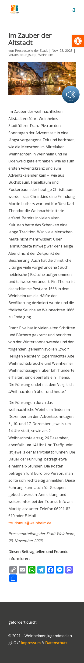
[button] (78, 41)
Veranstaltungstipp (22, 54)
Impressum (31, 642)
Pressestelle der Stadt (31, 50)
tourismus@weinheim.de (29, 523)
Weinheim (45, 54)
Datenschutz (56, 642)
